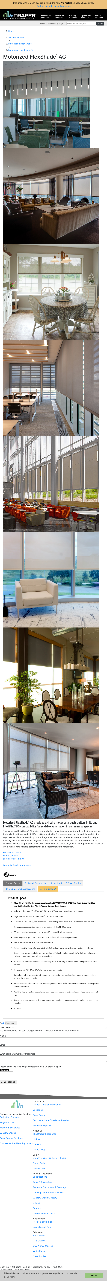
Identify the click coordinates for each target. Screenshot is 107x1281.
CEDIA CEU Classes (43, 1246)
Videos (36, 1203)
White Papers (39, 1251)
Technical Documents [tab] (35, 883)
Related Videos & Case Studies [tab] (65, 883)
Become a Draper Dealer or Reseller (51, 1120)
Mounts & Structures (10, 1127)
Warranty (7, 865)
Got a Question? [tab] (48, 889)
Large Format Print (42, 1227)
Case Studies (39, 1256)
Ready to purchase (22, 865)
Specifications (40, 1176)
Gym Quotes (39, 1168)
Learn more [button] (9, 1277)
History (36, 1139)
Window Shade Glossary (45, 1197)
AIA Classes (39, 1235)
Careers (42, 23)
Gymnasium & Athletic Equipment (16, 1143)
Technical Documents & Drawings (49, 1187)
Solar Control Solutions (11, 1138)
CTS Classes (39, 1240)
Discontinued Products (44, 1213)
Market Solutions (99, 16)
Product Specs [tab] (12, 883)
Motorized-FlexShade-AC (20, 50)
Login (61, 23)
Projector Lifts (7, 1122)
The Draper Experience (44, 1134)
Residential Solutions (46, 16)
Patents (36, 1208)
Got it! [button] (94, 1275)
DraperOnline (39, 1163)
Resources (52, 23)
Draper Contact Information (47, 1104)
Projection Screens (9, 1117)
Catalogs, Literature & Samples (48, 1192)
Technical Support (42, 1125)
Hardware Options (12, 852)
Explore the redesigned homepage (54, 6)
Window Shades (8, 1133)
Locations (38, 1109)
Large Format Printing (14, 858)
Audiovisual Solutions (59, 16)
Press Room (39, 1115)
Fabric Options (10, 855)
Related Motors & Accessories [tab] (20, 889)
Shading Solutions (73, 16)
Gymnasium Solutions (86, 16)
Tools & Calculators (42, 1182)
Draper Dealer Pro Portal (45, 1158)
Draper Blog (39, 1149)
